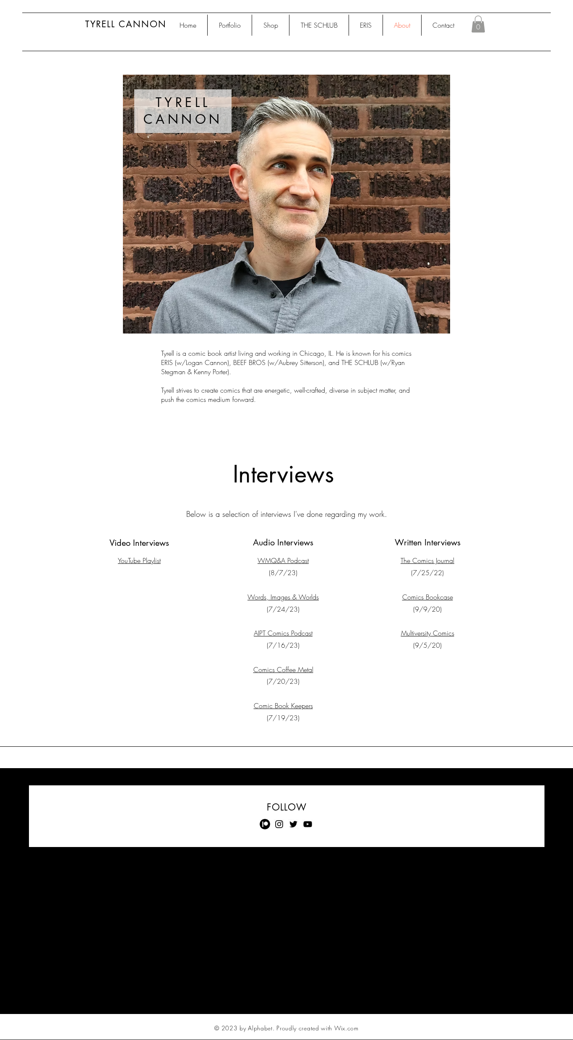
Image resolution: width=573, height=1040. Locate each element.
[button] (478, 24)
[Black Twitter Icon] (293, 824)
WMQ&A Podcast (283, 560)
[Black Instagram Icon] (279, 824)
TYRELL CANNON (126, 24)
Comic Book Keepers (283, 705)
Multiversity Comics (427, 633)
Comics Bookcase (427, 597)
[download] (265, 824)
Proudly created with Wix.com (317, 1028)
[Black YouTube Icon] (307, 824)
